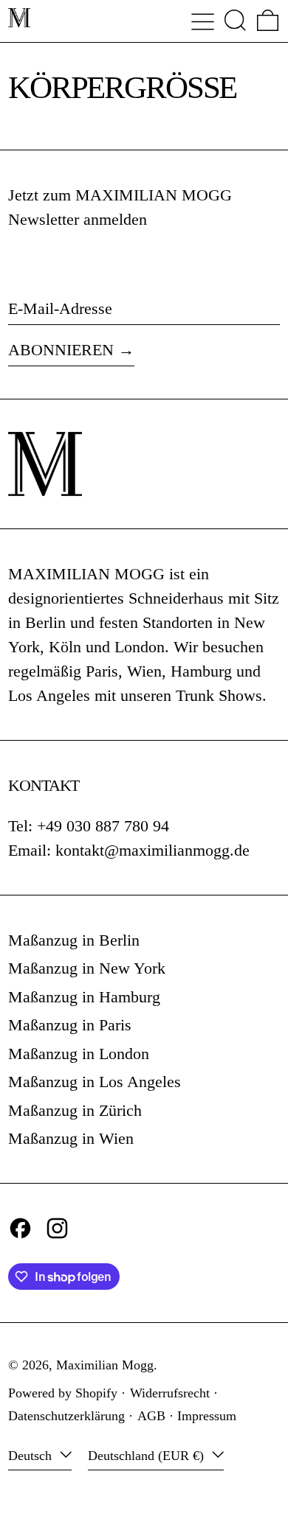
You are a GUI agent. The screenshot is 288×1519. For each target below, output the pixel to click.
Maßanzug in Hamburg (84, 997)
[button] (235, 20)
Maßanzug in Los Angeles (94, 1081)
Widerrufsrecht (170, 1393)
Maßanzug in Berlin (74, 940)
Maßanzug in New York (86, 968)
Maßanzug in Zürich (75, 1110)
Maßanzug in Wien (71, 1138)
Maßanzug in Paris (69, 1025)
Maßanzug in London (78, 1053)
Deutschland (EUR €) (148, 1455)
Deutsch (31, 1455)
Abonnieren (61, 350)
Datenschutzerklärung (66, 1415)
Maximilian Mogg (105, 1365)
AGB (151, 1415)
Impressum (206, 1415)
